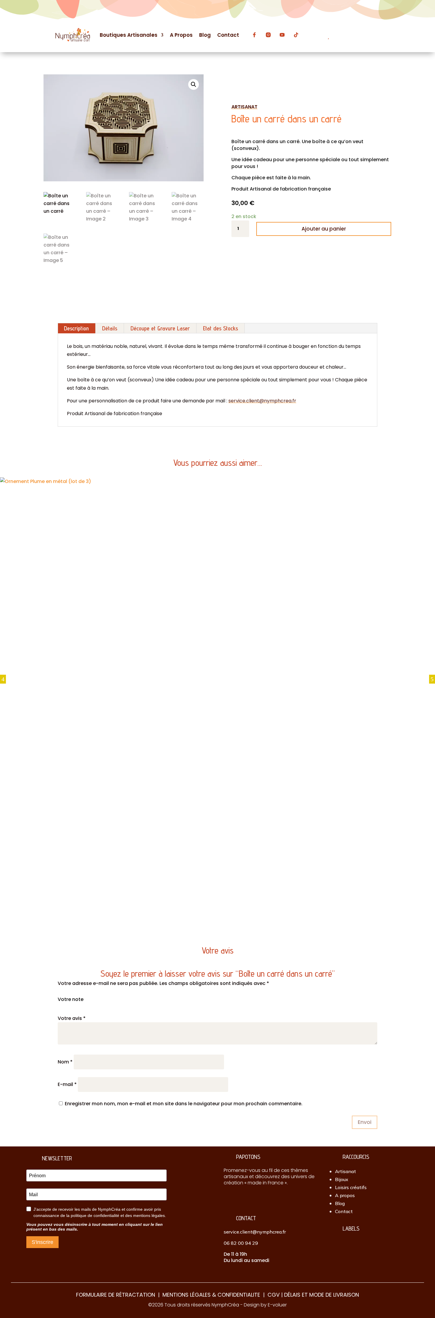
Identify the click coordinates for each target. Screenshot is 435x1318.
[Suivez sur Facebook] (240, 1198)
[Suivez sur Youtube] (264, 1198)
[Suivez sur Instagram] (227, 1198)
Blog (340, 1203)
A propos (345, 1195)
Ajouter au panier (324, 228)
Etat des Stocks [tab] (220, 328)
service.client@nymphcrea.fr (262, 400)
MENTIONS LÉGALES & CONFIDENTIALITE (211, 1294)
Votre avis (72, 1018)
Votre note (70, 999)
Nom (65, 1061)
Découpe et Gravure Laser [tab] (160, 328)
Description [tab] (76, 328)
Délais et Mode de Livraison (321, 1294)
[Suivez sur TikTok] (252, 1198)
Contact (344, 1211)
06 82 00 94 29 (241, 1243)
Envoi (364, 1122)
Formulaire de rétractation (115, 1294)
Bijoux (341, 1179)
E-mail (67, 1084)
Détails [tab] (109, 328)
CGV (274, 1294)
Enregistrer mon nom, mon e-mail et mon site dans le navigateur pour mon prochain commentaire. (183, 1103)
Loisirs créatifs (351, 1187)
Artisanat (345, 1171)
